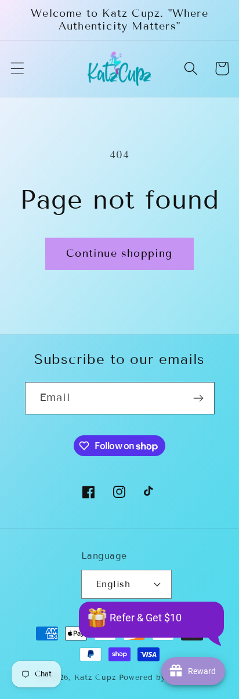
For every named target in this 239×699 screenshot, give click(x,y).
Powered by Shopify (159, 677)
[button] (17, 68)
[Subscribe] (198, 398)
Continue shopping (119, 253)
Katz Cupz (95, 677)
